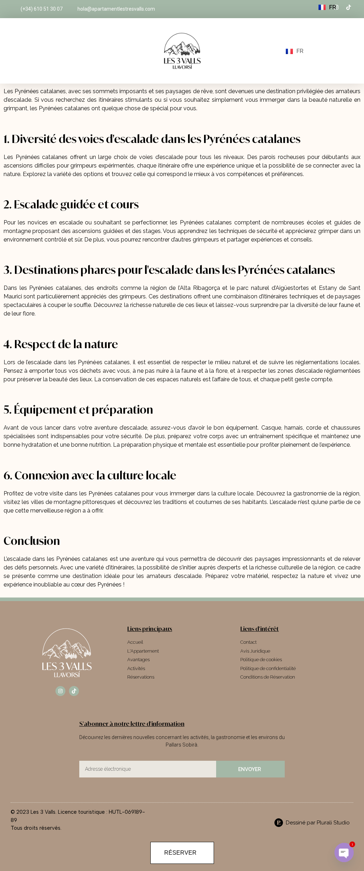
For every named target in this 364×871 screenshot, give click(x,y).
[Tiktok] (74, 691)
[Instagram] (60, 691)
